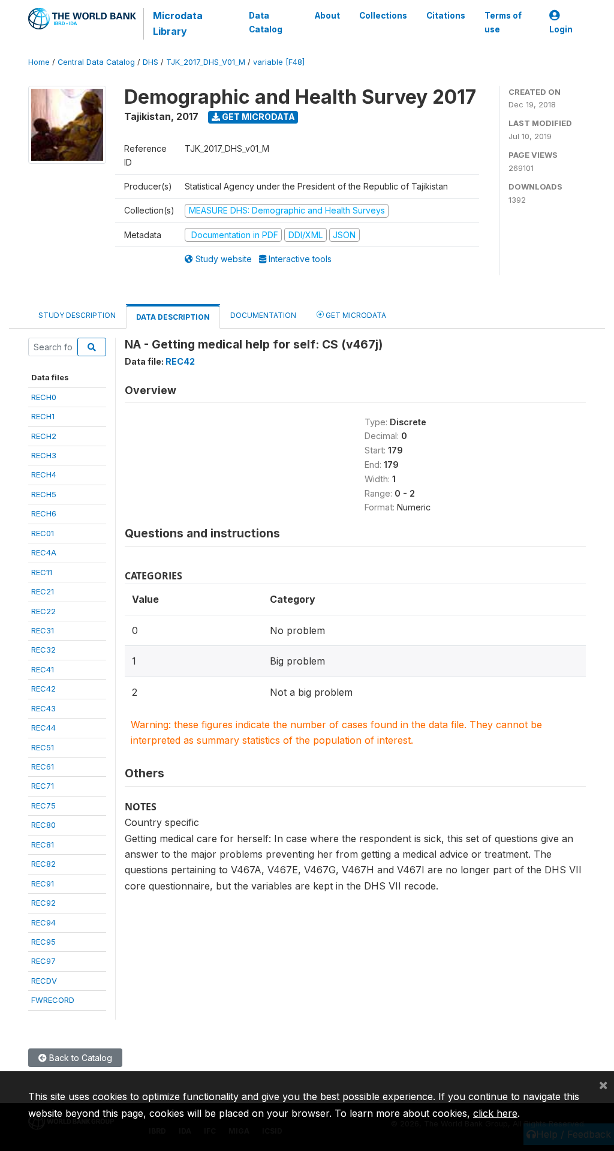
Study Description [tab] (77, 315)
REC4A (43, 552)
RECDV (44, 980)
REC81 (42, 844)
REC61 (42, 766)
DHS (150, 62)
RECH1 (43, 416)
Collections (383, 15)
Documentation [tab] (263, 315)
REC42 (43, 688)
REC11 (41, 572)
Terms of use (503, 22)
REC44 (43, 727)
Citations (445, 15)
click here (495, 1113)
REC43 (43, 708)
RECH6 (43, 513)
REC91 (42, 883)
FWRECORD (52, 1000)
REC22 (43, 611)
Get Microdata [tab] (355, 315)
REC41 (42, 669)
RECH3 (43, 455)
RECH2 (43, 436)
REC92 (43, 902)
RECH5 (43, 494)
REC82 (43, 863)
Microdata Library (178, 23)
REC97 (43, 961)
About (327, 15)
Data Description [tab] (173, 316)
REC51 (42, 747)
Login (561, 29)
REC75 (43, 805)
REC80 (43, 825)
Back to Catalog (79, 1058)
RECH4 (43, 474)
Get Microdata (257, 117)
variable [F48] (279, 62)
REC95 (43, 941)
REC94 (43, 922)
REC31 (42, 630)
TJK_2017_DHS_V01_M (205, 62)
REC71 (42, 786)
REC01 (42, 533)
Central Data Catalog (96, 62)
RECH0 (43, 397)
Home (39, 62)
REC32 (43, 649)
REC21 (42, 591)
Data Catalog (265, 22)
